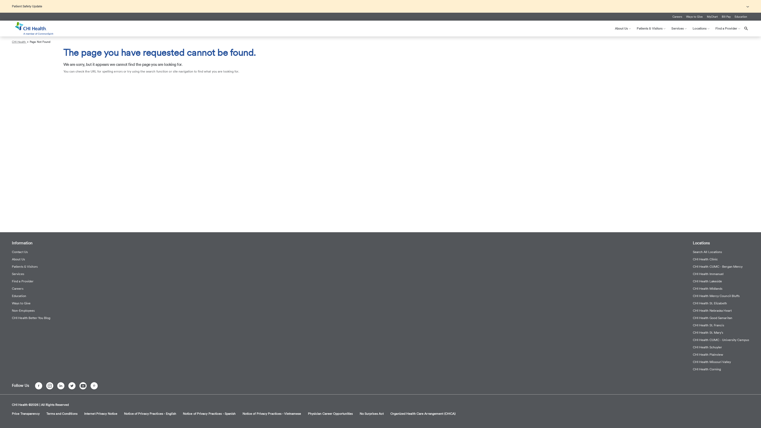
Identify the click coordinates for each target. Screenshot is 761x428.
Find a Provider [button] (726, 28)
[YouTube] (83, 385)
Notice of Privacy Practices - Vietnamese (272, 414)
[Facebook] (38, 385)
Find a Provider (23, 281)
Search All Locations (707, 252)
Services (18, 274)
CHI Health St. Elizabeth (710, 303)
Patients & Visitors (25, 266)
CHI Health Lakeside (707, 281)
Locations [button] (700, 28)
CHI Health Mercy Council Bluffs (716, 296)
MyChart (712, 16)
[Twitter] (72, 385)
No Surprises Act (372, 414)
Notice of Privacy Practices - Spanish (209, 414)
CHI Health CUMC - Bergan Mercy (718, 266)
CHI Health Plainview (708, 354)
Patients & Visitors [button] (650, 28)
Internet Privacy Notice (100, 414)
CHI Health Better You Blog (31, 318)
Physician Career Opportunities (330, 414)
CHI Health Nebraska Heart (712, 310)
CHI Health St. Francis (708, 325)
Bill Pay (726, 16)
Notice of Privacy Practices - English (150, 414)
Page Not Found (40, 41)
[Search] (746, 28)
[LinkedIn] (60, 385)
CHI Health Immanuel (708, 274)
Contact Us (20, 252)
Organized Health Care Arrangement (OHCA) (423, 414)
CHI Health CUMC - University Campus (721, 340)
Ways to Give (694, 16)
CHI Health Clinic (705, 259)
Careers (677, 16)
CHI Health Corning (707, 369)
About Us (18, 259)
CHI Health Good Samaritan (712, 318)
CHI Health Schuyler (707, 347)
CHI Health (19, 41)
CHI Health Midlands (708, 288)
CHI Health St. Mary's (708, 332)
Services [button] (677, 28)
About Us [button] (621, 28)
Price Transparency (26, 414)
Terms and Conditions (61, 414)
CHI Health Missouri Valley (712, 362)
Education (741, 16)
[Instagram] (49, 385)
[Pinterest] (94, 385)
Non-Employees (23, 310)
